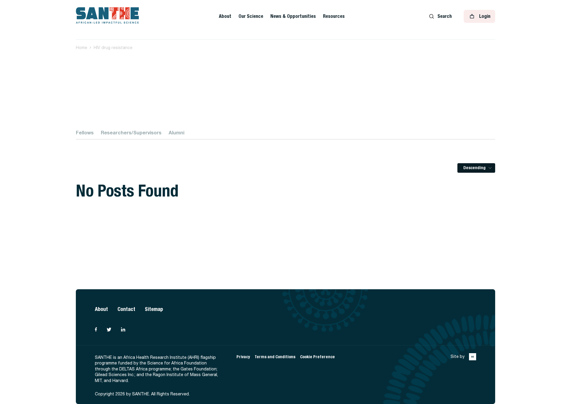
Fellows (85, 132)
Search (444, 16)
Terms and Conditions (275, 357)
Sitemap (154, 309)
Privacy (243, 357)
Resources (334, 16)
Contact (126, 309)
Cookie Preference (317, 357)
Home (81, 47)
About (225, 16)
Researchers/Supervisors (131, 132)
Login (484, 16)
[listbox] (476, 168)
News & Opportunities (293, 16)
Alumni (176, 132)
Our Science (251, 16)
